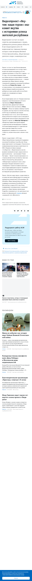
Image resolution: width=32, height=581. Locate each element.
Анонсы (4, 372)
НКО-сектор (15, 389)
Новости (4, 17)
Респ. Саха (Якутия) (12, 248)
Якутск (6, 248)
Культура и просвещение (18, 372)
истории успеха (24, 251)
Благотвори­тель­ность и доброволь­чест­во (17, 302)
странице (19, 193)
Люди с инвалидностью (15, 61)
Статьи (4, 349)
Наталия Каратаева (12, 59)
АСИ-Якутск (5, 59)
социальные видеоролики (20, 252)
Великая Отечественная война (12, 251)
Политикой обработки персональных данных (13, 574)
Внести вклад (11, 240)
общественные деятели (8, 252)
